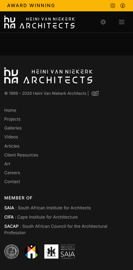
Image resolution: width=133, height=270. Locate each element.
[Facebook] (123, 5)
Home (10, 110)
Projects (12, 119)
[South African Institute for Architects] (59, 251)
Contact (12, 181)
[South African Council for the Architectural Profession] (31, 251)
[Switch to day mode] (103, 22)
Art (7, 163)
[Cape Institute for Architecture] (11, 251)
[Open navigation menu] (122, 22)
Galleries (13, 128)
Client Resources (21, 155)
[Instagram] (113, 5)
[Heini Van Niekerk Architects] (39, 22)
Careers (12, 172)
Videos (11, 136)
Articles (12, 146)
